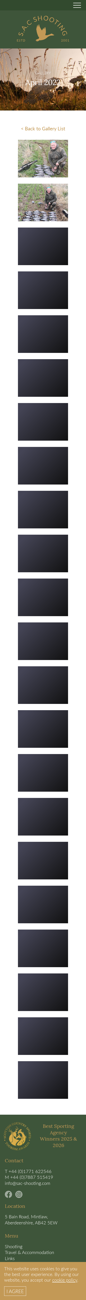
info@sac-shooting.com (27, 1183)
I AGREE (15, 1291)
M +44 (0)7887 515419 (29, 1177)
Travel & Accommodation (29, 1252)
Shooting (13, 1246)
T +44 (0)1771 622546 (28, 1171)
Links (10, 1258)
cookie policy (64, 1280)
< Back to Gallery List (43, 128)
